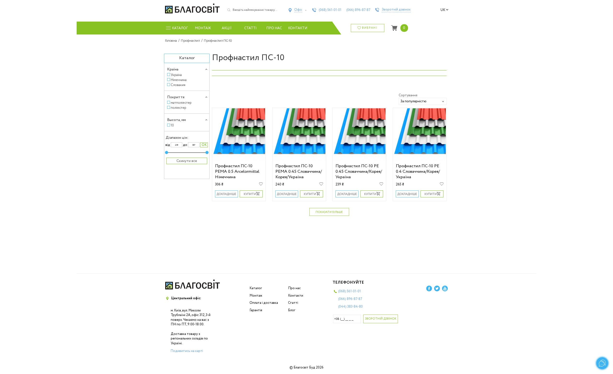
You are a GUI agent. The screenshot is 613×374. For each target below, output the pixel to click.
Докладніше (226, 194)
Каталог (256, 288)
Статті (250, 28)
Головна (171, 40)
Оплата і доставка (264, 302)
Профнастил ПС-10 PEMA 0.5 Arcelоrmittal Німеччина (237, 171)
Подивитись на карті (186, 351)
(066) (358, 10)
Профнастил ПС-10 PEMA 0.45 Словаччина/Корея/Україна (298, 171)
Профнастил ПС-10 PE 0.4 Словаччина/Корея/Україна (418, 171)
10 (172, 125)
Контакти (297, 28)
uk (442, 10)
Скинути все (186, 161)
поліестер (178, 107)
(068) (330, 10)
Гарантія (256, 310)
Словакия (178, 85)
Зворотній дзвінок (396, 10)
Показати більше (329, 212)
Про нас (274, 28)
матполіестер (181, 102)
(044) (350, 306)
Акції (227, 28)
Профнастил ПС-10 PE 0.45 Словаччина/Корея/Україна (358, 171)
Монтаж (203, 28)
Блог (291, 310)
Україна (176, 75)
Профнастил (190, 40)
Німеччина (179, 80)
